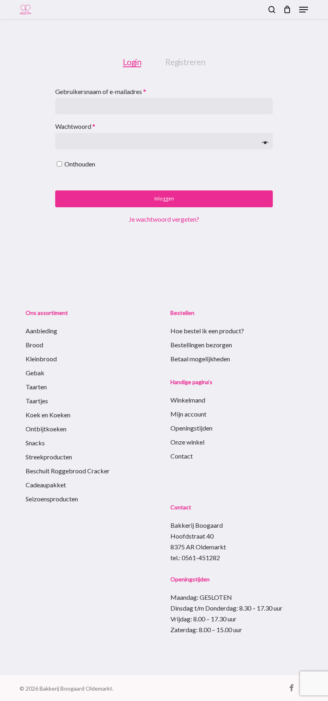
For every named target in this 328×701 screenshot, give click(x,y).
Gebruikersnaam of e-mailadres (110, 91)
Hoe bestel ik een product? (207, 330)
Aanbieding (41, 330)
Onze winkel (187, 442)
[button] (303, 10)
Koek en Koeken (48, 415)
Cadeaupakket (46, 485)
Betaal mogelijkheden (200, 359)
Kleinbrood (41, 359)
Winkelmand (187, 400)
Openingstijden (191, 428)
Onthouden (79, 164)
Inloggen (164, 198)
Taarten (36, 387)
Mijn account (188, 414)
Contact (181, 456)
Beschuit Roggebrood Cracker (68, 471)
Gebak (35, 373)
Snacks (35, 443)
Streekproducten (49, 457)
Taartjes (37, 401)
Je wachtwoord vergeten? (164, 219)
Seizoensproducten (52, 499)
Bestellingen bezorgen (201, 344)
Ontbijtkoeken (46, 429)
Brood (34, 344)
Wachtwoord (84, 126)
